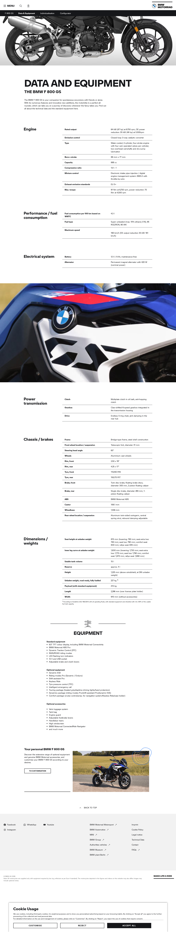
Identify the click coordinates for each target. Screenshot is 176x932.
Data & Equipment (26, 13)
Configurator (65, 13)
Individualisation (47, 13)
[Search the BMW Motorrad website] (20, 5)
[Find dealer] (28, 5)
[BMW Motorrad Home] (162, 6)
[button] (9, 6)
